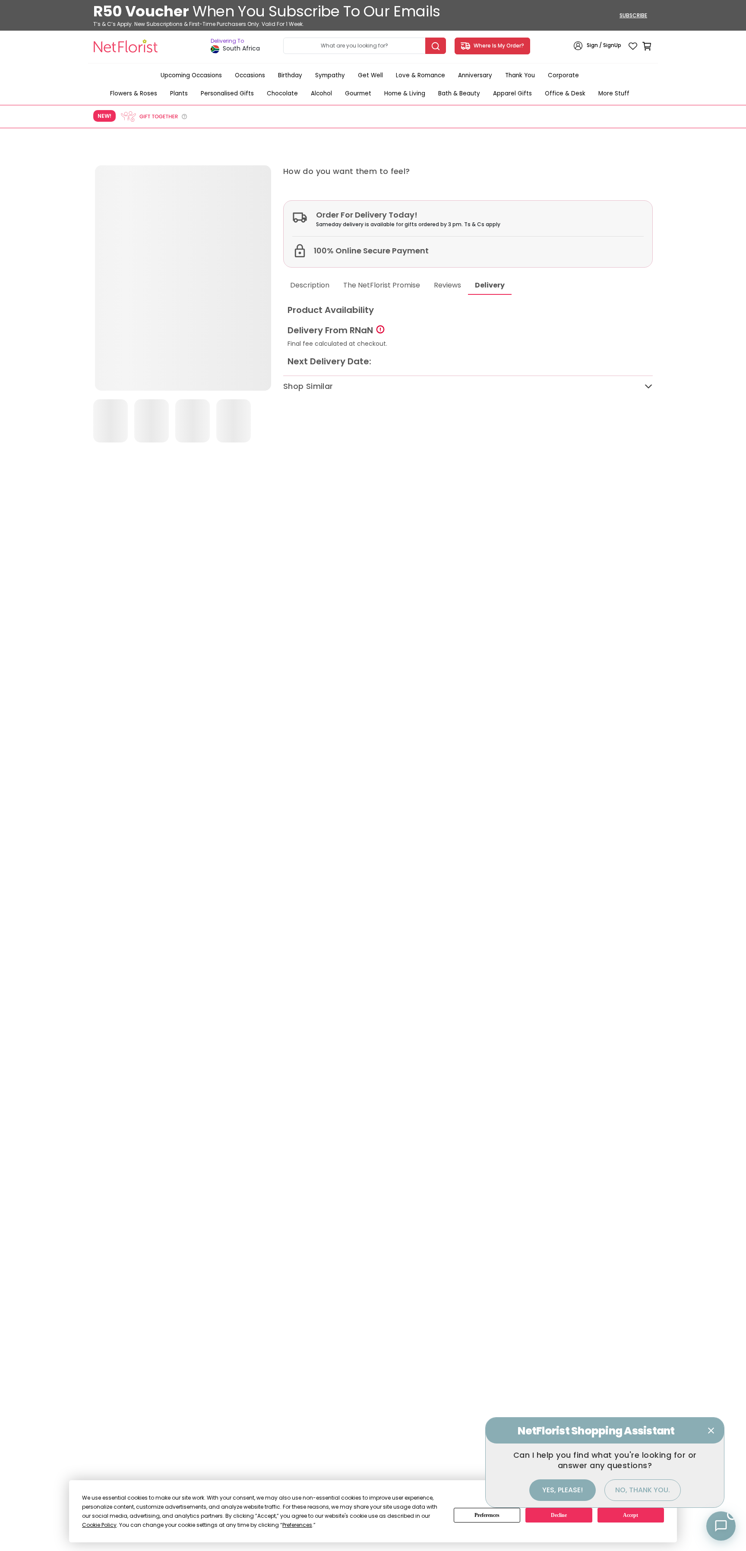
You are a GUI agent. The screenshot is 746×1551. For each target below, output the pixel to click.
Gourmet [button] (358, 93)
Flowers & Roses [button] (133, 93)
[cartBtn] (647, 46)
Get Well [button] (370, 75)
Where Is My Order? (497, 45)
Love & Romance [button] (420, 75)
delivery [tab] (490, 285)
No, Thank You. (642, 1490)
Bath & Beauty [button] (459, 93)
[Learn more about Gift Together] (153, 116)
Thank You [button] (520, 75)
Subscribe (633, 15)
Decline (559, 1515)
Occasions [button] (250, 75)
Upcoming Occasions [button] (191, 75)
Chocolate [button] (282, 93)
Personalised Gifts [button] (227, 93)
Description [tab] (309, 285)
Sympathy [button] (330, 75)
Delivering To (227, 41)
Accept (630, 1515)
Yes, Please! (562, 1490)
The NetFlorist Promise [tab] (381, 285)
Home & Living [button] (404, 93)
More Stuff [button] (613, 93)
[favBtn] (633, 46)
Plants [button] (179, 93)
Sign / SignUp (604, 45)
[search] (435, 46)
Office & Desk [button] (565, 93)
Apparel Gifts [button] (512, 93)
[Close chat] (711, 1430)
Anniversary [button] (475, 75)
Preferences (486, 1515)
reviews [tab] (447, 285)
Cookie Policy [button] (99, 1525)
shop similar (308, 386)
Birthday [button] (290, 75)
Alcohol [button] (321, 93)
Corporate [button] (563, 75)
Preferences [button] (297, 1525)
